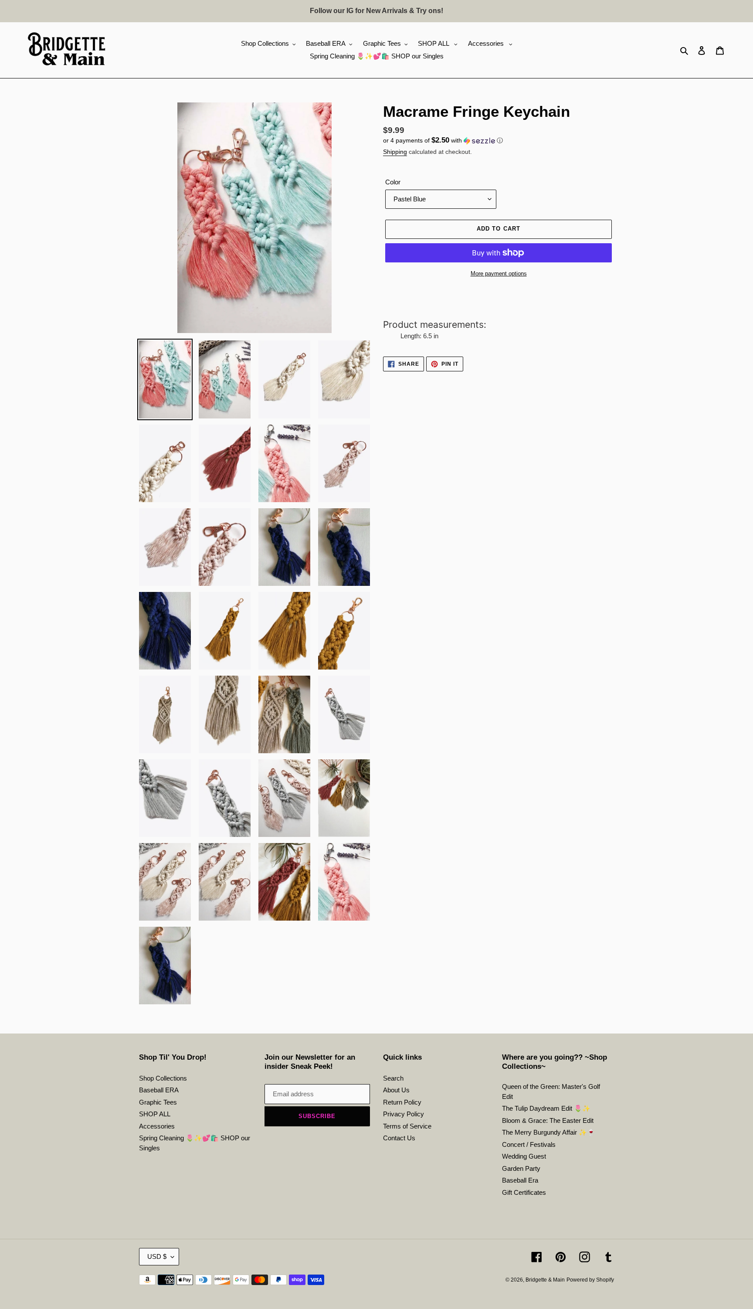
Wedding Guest (524, 1156)
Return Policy (402, 1102)
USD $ (156, 1256)
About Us (396, 1090)
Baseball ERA (159, 1090)
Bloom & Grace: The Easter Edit (548, 1120)
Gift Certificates (524, 1192)
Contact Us (399, 1138)
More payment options (499, 273)
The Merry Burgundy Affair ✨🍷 (548, 1132)
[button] (443, 140)
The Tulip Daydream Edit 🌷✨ (546, 1108)
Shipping (395, 151)
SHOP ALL (154, 1114)
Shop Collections (163, 1078)
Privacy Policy (403, 1114)
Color (392, 182)
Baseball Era (520, 1180)
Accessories (157, 1126)
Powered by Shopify (590, 1280)
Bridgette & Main (545, 1280)
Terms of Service (407, 1126)
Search (393, 1078)
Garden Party (521, 1168)
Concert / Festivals (529, 1144)
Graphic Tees (158, 1102)
